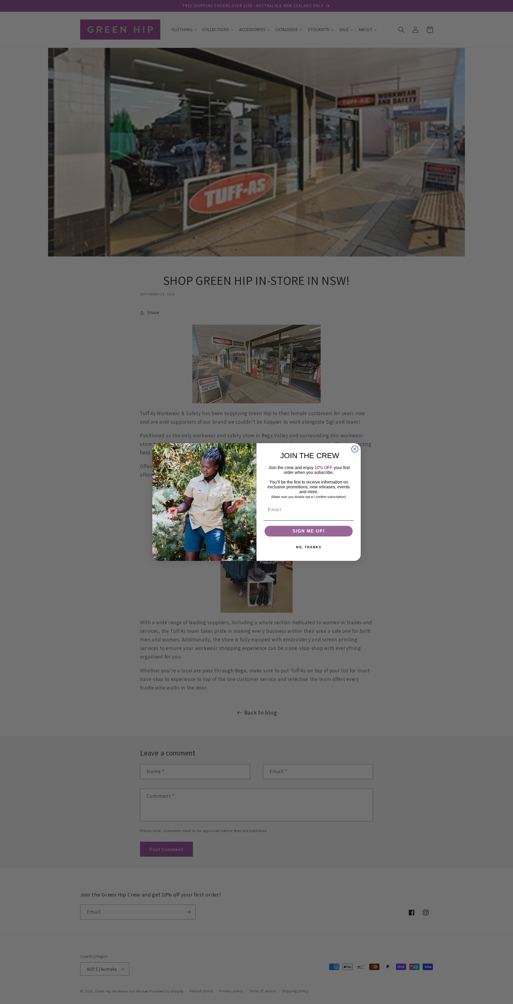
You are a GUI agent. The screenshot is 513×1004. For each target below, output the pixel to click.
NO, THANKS (308, 547)
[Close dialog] (355, 449)
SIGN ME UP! (309, 531)
